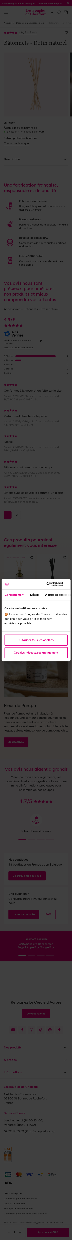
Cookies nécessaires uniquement (36, 652)
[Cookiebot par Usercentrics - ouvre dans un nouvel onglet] (51, 584)
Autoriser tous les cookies (36, 640)
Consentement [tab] (14, 594)
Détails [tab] (34, 594)
